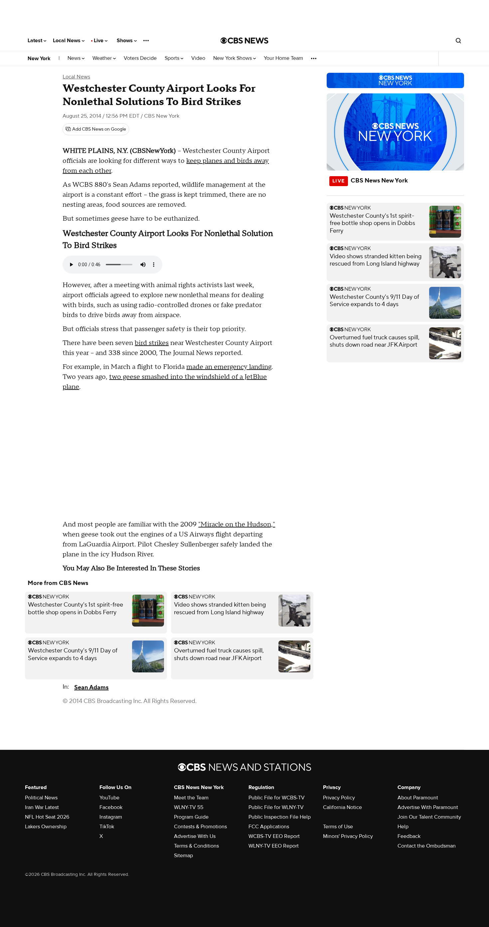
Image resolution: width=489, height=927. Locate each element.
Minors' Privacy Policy (348, 836)
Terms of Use (338, 826)
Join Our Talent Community (429, 817)
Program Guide (191, 817)
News (75, 58)
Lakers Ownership (46, 826)
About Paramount (418, 797)
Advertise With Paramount (428, 807)
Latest (36, 40)
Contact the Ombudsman (427, 846)
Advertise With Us (195, 836)
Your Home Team (283, 58)
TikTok (106, 826)
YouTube (109, 797)
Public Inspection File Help (279, 817)
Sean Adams (91, 687)
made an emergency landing (228, 367)
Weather (102, 58)
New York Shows (233, 58)
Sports (173, 58)
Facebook (110, 807)
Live (99, 40)
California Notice (342, 807)
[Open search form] (458, 41)
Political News (41, 797)
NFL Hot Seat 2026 (47, 817)
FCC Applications (268, 826)
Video (198, 58)
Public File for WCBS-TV (276, 797)
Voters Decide (140, 58)
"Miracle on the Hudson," (236, 524)
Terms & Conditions (196, 846)
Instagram (110, 817)
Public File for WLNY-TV (276, 807)
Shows (125, 40)
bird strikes (152, 343)
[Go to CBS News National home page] (244, 40)
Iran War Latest (42, 807)
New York (39, 58)
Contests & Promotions (200, 826)
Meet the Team (191, 797)
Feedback (409, 836)
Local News (67, 40)
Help (403, 826)
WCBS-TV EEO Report (274, 836)
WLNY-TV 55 (188, 807)
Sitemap (183, 855)
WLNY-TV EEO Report (273, 846)
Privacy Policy (339, 797)
